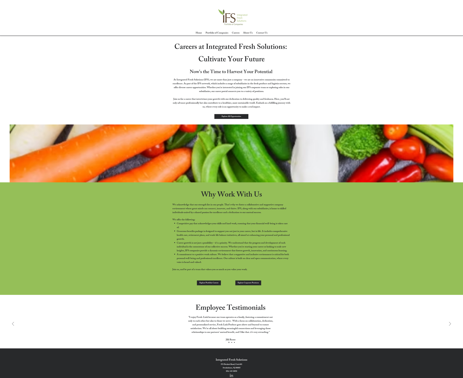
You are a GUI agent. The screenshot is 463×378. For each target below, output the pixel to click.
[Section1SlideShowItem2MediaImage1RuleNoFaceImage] (231, 342)
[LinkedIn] (231, 375)
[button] (248, 282)
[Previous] (13, 324)
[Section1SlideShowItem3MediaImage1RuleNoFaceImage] (234, 342)
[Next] (450, 324)
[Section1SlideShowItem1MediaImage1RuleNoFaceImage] (228, 342)
